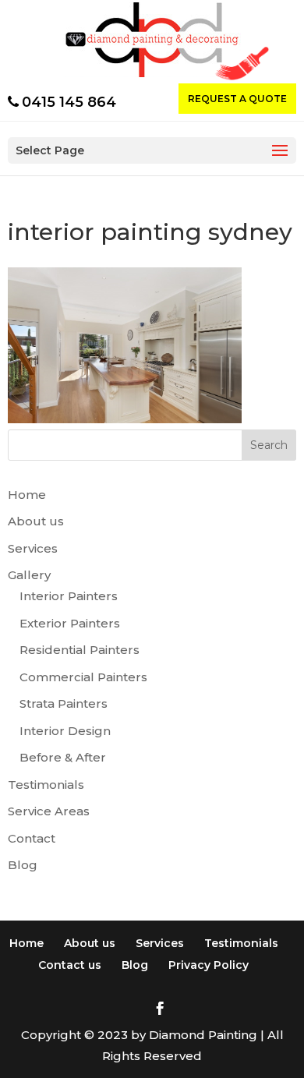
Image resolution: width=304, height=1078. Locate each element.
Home (27, 494)
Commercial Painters (83, 677)
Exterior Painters (69, 623)
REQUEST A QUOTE (237, 98)
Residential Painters (79, 649)
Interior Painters (68, 595)
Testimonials (46, 784)
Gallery (29, 574)
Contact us (69, 965)
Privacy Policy (208, 965)
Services (33, 548)
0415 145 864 (69, 102)
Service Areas (49, 811)
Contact (31, 838)
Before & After (62, 757)
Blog (22, 864)
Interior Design (65, 730)
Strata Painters (63, 703)
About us (36, 521)
